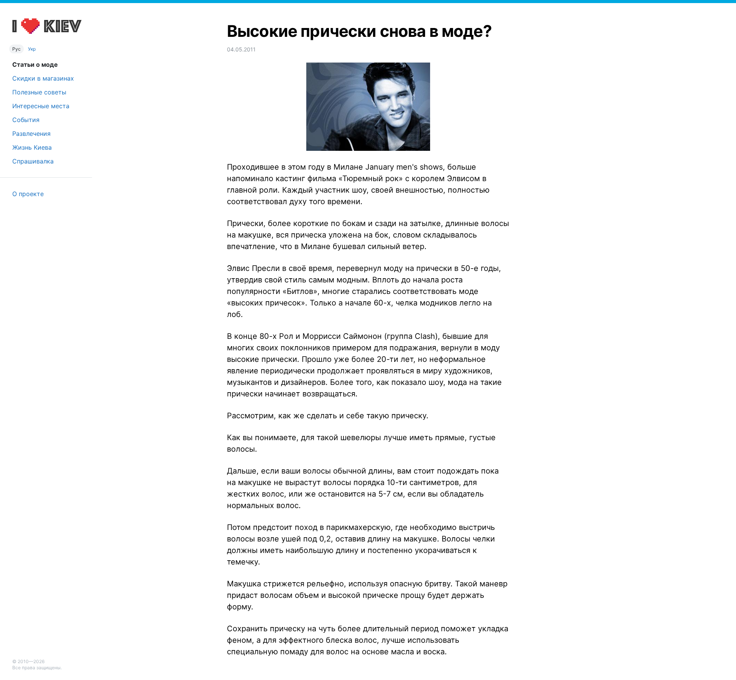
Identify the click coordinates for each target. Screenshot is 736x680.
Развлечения (31, 133)
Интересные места (40, 106)
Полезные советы (39, 92)
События (25, 120)
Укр (32, 49)
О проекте (28, 194)
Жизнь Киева (32, 147)
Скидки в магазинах (43, 78)
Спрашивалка (33, 161)
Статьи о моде (35, 64)
